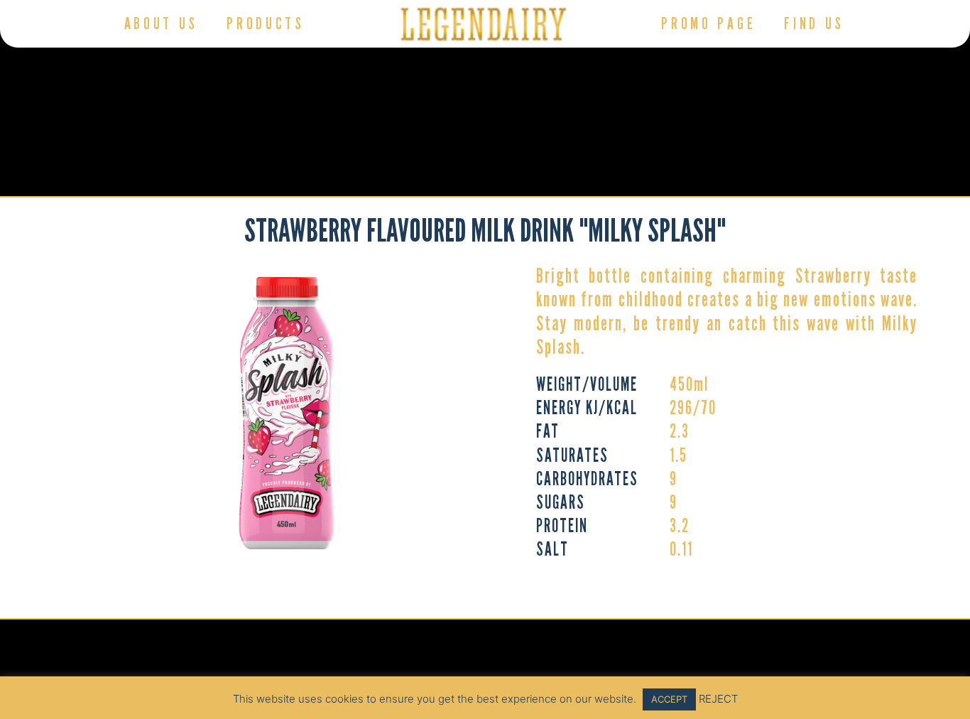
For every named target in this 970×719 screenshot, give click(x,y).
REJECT (718, 699)
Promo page (708, 23)
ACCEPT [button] (669, 699)
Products (266, 23)
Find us (814, 23)
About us (161, 23)
